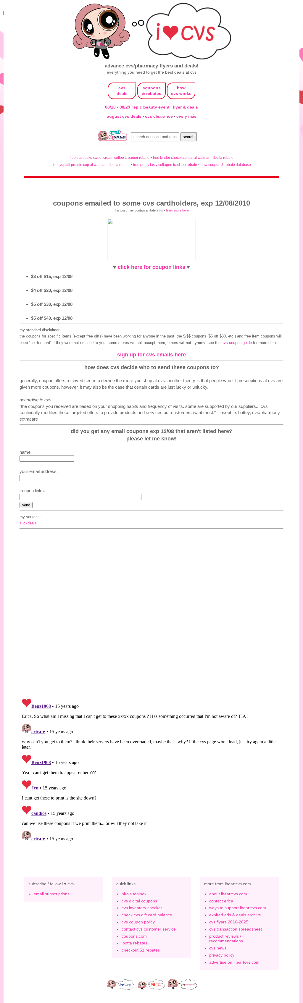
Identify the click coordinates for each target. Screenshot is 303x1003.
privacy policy (221, 955)
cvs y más (186, 116)
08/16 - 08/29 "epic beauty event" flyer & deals (151, 107)
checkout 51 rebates (141, 950)
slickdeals (28, 523)
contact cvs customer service (149, 929)
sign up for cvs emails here (151, 354)
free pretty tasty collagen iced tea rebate (165, 165)
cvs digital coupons (139, 901)
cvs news (217, 948)
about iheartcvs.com (228, 893)
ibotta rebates (134, 943)
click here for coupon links (151, 267)
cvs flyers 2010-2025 (228, 922)
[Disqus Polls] (151, 616)
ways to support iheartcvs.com (237, 907)
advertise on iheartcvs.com (234, 962)
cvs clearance (159, 116)
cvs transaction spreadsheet (235, 929)
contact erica (221, 901)
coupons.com (134, 936)
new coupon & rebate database (226, 165)
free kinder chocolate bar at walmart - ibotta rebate (193, 157)
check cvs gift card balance (147, 914)
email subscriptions (52, 893)
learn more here (177, 210)
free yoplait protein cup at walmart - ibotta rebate (91, 165)
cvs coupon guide (237, 342)
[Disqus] (151, 770)
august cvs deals (125, 116)
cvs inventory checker (142, 907)
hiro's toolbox (134, 893)
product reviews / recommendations (226, 939)
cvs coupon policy (138, 922)
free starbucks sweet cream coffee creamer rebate (109, 157)
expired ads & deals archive (235, 914)
